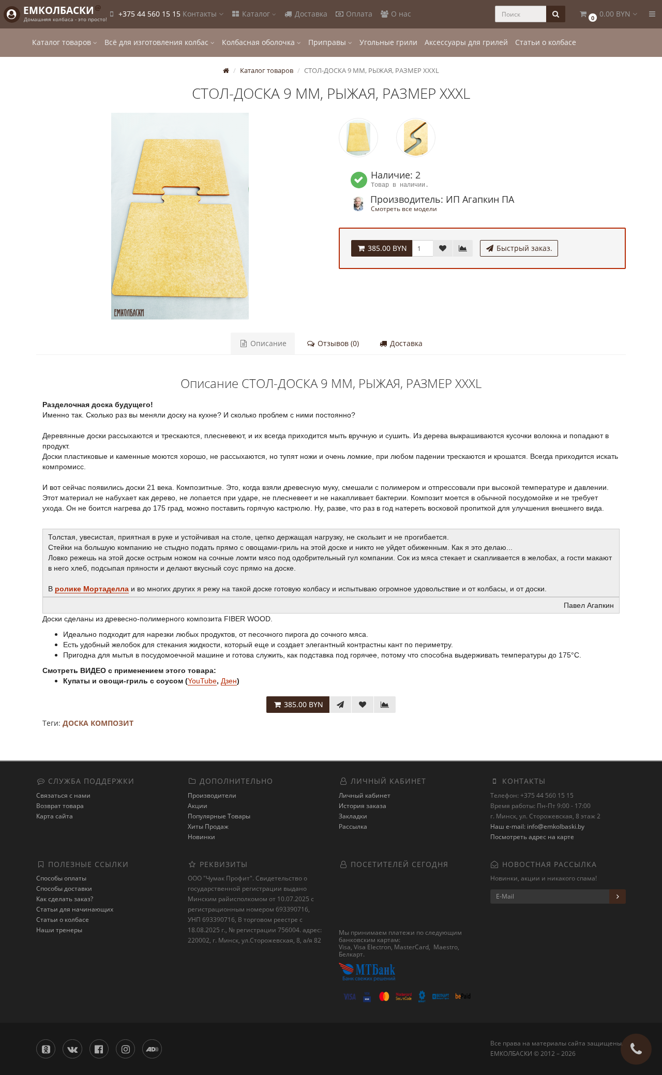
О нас (400, 14)
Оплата (358, 14)
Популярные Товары (219, 816)
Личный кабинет (364, 795)
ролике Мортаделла (92, 589)
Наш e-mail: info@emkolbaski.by (537, 826)
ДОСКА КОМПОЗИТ (98, 723)
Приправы (328, 42)
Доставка (310, 14)
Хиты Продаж (208, 826)
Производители (212, 795)
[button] (607, 14)
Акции (197, 805)
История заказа (362, 805)
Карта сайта (54, 816)
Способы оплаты (61, 878)
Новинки (201, 836)
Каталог (256, 14)
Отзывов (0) (337, 343)
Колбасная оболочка (259, 42)
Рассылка (353, 826)
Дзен (229, 681)
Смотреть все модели (404, 208)
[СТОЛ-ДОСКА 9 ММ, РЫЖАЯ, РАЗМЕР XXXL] (179, 216)
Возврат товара (60, 805)
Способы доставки (64, 888)
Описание (267, 343)
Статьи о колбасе (545, 42)
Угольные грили (388, 42)
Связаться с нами (63, 795)
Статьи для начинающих (74, 909)
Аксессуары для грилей (466, 42)
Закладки (353, 816)
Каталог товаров (62, 42)
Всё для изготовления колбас (157, 42)
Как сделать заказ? (64, 898)
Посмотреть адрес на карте (532, 836)
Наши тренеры (59, 929)
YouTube (202, 681)
